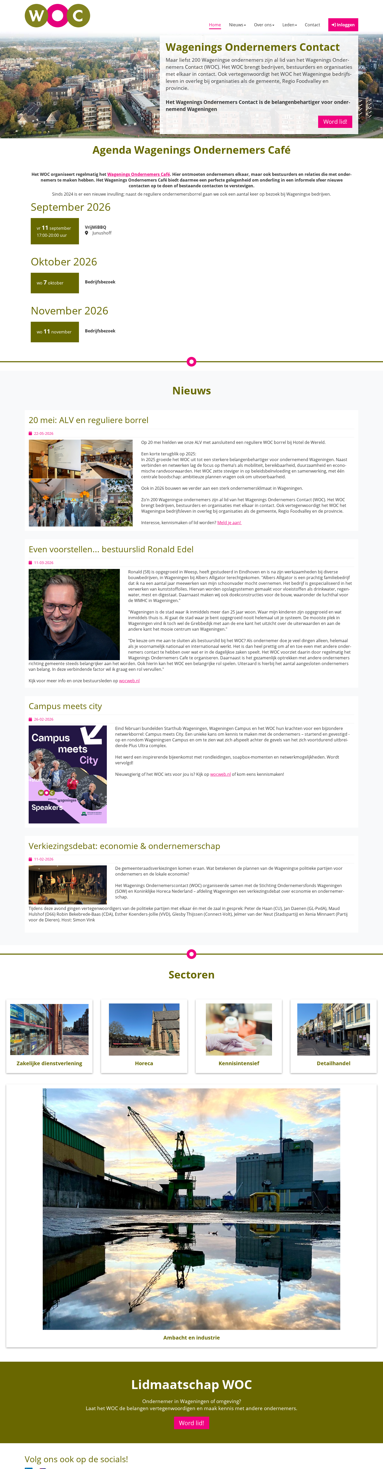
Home (215, 25)
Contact (312, 25)
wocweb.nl (129, 681)
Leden (288, 25)
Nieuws (236, 25)
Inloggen (345, 25)
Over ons (263, 25)
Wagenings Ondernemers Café (138, 174)
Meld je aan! (229, 522)
